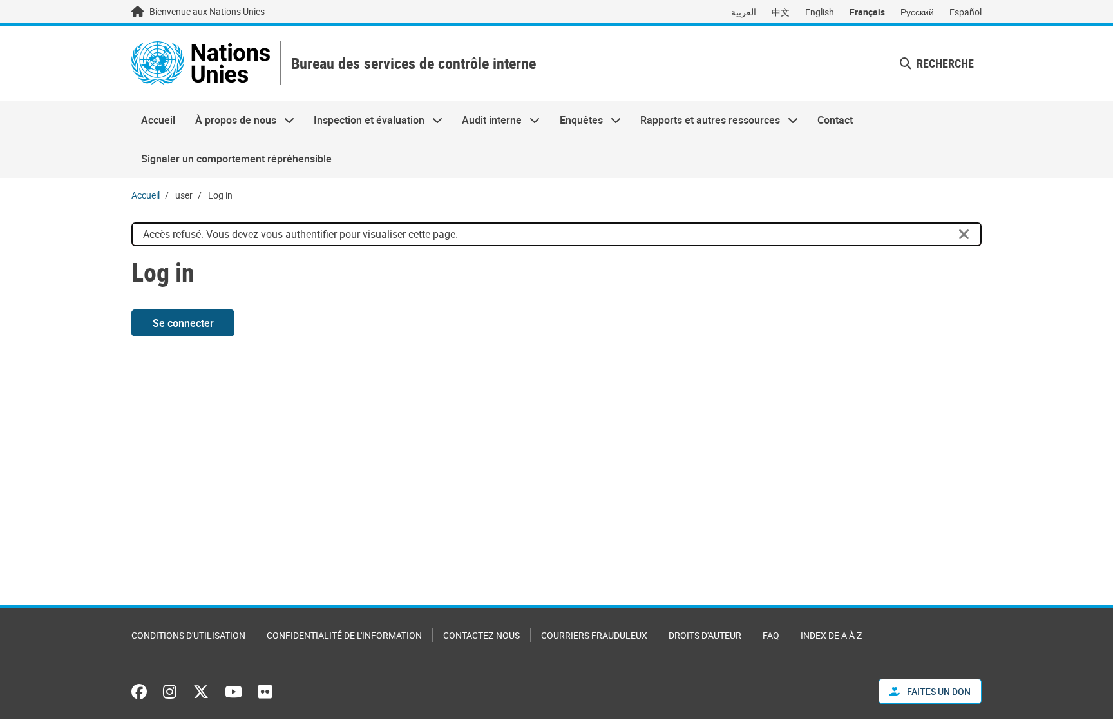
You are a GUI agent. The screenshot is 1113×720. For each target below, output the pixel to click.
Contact (835, 120)
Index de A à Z (831, 635)
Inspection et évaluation (364, 120)
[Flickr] (265, 691)
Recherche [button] (944, 63)
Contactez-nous (481, 635)
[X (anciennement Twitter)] (201, 691)
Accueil (158, 120)
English (819, 12)
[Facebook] (142, 691)
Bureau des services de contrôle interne (413, 63)
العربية (743, 12)
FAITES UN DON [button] (938, 691)
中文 (781, 12)
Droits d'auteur (705, 635)
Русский (917, 12)
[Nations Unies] (200, 63)
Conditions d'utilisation (188, 635)
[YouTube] (233, 691)
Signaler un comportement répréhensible (236, 158)
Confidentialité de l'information (344, 635)
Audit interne (487, 120)
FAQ (771, 635)
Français (867, 12)
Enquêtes (576, 120)
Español (965, 12)
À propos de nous (230, 120)
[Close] (964, 234)
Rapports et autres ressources (705, 120)
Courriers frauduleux (594, 635)
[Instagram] (170, 691)
